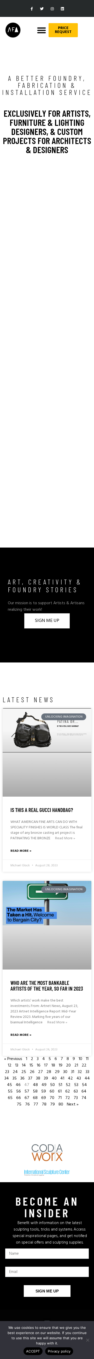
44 (87, 1078)
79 (52, 1104)
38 (38, 1078)
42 (70, 1078)
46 (18, 1085)
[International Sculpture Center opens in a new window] (47, 1172)
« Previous (13, 1059)
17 (46, 1065)
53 (76, 1085)
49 (44, 1085)
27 (40, 1072)
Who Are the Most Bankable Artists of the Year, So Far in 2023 (46, 985)
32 (80, 1072)
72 (67, 1098)
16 (38, 1065)
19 (60, 1065)
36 (22, 1078)
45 (9, 1085)
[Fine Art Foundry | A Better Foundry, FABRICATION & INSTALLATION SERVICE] (47, 752)
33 (87, 1072)
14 (24, 1065)
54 (84, 1085)
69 (43, 1098)
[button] (41, 30)
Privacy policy (59, 1351)
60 (52, 1091)
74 (83, 1098)
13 (16, 1065)
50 (52, 1085)
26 (32, 1072)
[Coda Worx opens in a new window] (47, 1152)
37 (30, 1078)
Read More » (65, 838)
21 (76, 1065)
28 (48, 1072)
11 (87, 1059)
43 (79, 1078)
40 (54, 1078)
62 (67, 1091)
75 (19, 1104)
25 (23, 1072)
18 (53, 1065)
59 (43, 1091)
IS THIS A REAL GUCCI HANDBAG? (41, 810)
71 (60, 1098)
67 (27, 1098)
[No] (87, 1340)
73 (76, 1098)
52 (68, 1085)
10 (80, 1059)
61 (60, 1091)
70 (52, 1098)
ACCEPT (33, 1351)
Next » (73, 1104)
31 (72, 1072)
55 (10, 1091)
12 (9, 1065)
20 (68, 1065)
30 (65, 1072)
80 (60, 1104)
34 (6, 1078)
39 (46, 1078)
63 (76, 1091)
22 (84, 1065)
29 (57, 1072)
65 (10, 1098)
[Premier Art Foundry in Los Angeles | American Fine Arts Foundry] (13, 30)
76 (27, 1104)
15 (31, 1065)
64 (83, 1091)
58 (35, 1091)
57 (27, 1091)
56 (18, 1091)
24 (15, 1072)
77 (35, 1104)
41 (62, 1078)
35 (15, 1078)
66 (18, 1098)
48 (35, 1085)
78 (44, 1104)
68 (35, 1098)
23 (7, 1072)
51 (60, 1085)
